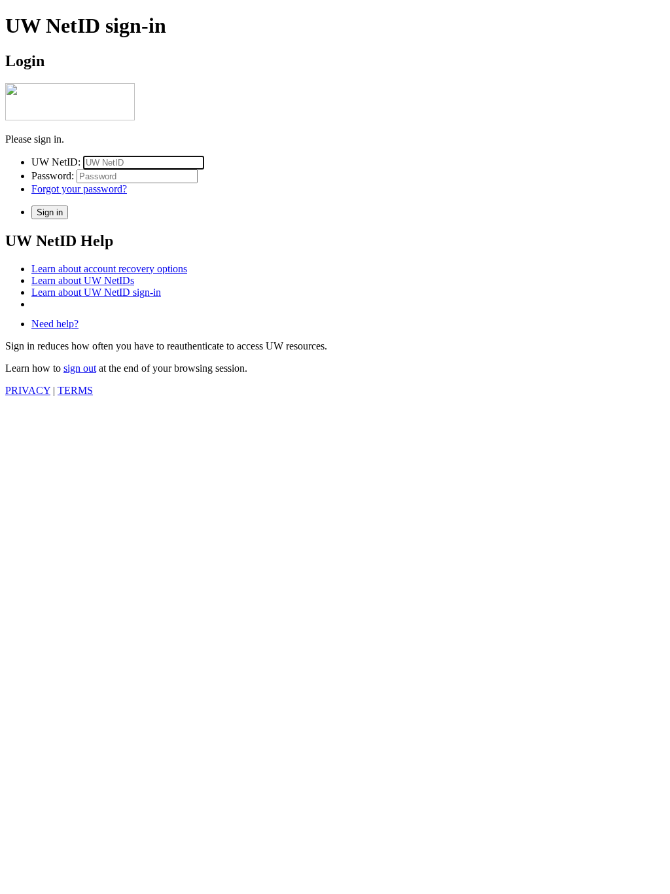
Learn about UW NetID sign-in (96, 292)
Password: (52, 175)
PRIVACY (27, 390)
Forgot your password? (79, 188)
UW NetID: (55, 162)
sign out (79, 368)
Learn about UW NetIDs (82, 280)
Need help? (55, 323)
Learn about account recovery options (109, 268)
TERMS (75, 390)
